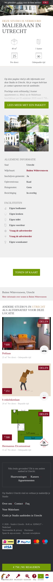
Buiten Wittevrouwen (37, 170)
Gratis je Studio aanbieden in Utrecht (22, 515)
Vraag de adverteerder (20, 230)
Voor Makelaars (10, 509)
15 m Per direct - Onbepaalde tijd (16, 450)
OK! (45, 2)
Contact (19, 503)
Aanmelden (8, 580)
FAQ (34, 580)
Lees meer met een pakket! (26, 105)
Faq (27, 503)
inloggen (18, 580)
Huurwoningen (19, 476)
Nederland (6, 527)
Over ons (7, 503)
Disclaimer (28, 530)
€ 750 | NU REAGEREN (26, 567)
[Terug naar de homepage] (3, 577)
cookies (19, 2)
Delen (43, 321)
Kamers (35, 476)
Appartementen (26, 480)
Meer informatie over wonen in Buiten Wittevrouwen (24, 297)
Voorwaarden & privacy (12, 530)
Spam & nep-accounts (11, 533)
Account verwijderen (31, 533)
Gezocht (27, 580)
